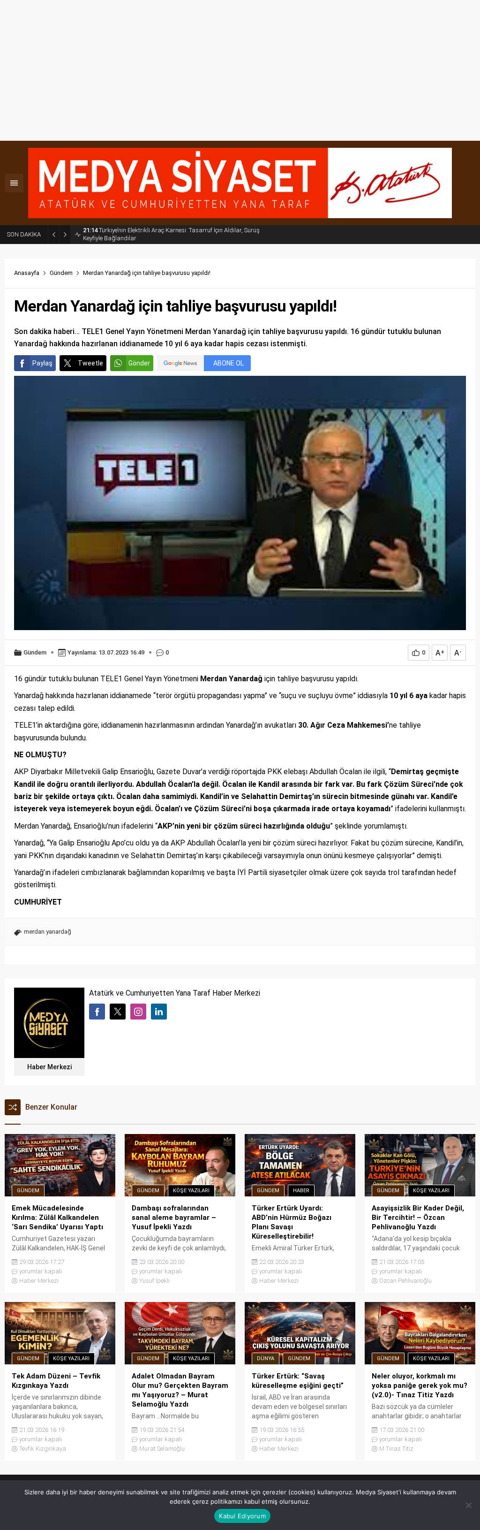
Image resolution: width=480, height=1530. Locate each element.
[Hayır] (468, 1505)
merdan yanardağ (47, 931)
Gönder (139, 363)
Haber (301, 1190)
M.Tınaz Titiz (396, 1448)
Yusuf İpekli (154, 1280)
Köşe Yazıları (191, 1190)
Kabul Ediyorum (242, 1516)
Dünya (265, 1358)
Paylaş (42, 363)
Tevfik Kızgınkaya (42, 1448)
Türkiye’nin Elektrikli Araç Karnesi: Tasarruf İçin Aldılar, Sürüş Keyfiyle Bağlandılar (171, 234)
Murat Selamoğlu (162, 1448)
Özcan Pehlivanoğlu (405, 1280)
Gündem (61, 272)
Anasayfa (26, 272)
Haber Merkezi (49, 1067)
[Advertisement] (240, 70)
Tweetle (90, 363)
